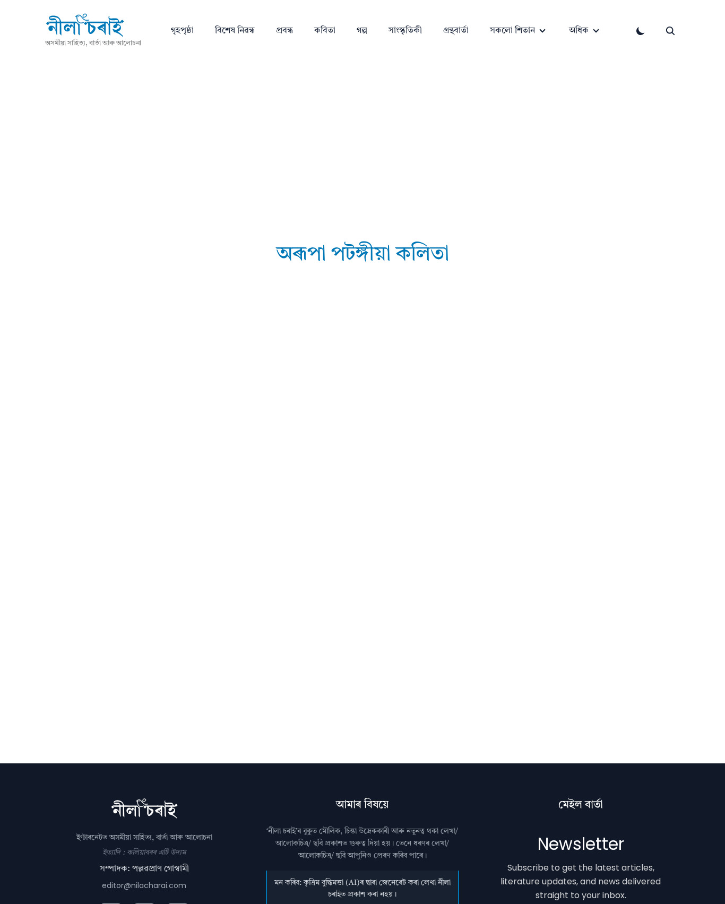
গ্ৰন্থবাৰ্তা (456, 31)
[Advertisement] (362, 129)
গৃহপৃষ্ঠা (182, 31)
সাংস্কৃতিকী (405, 31)
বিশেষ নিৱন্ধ (235, 31)
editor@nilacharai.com (144, 885)
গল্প (362, 31)
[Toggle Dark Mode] (640, 30)
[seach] (670, 30)
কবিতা (324, 31)
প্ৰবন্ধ (284, 31)
